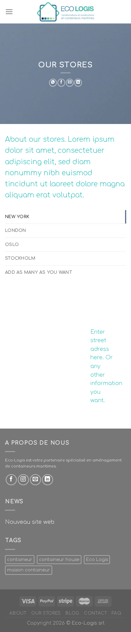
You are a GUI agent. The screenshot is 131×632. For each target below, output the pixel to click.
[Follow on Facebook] (11, 479)
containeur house (59, 559)
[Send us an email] (35, 479)
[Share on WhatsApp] (53, 83)
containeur (19, 559)
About (17, 613)
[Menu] (9, 11)
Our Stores (46, 613)
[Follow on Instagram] (23, 479)
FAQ (117, 613)
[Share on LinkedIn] (78, 83)
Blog (72, 613)
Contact (95, 613)
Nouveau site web (29, 522)
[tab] (65, 217)
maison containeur (28, 570)
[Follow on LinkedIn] (47, 479)
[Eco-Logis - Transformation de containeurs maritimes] (65, 12)
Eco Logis (97, 559)
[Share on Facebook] (61, 83)
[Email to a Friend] (70, 83)
